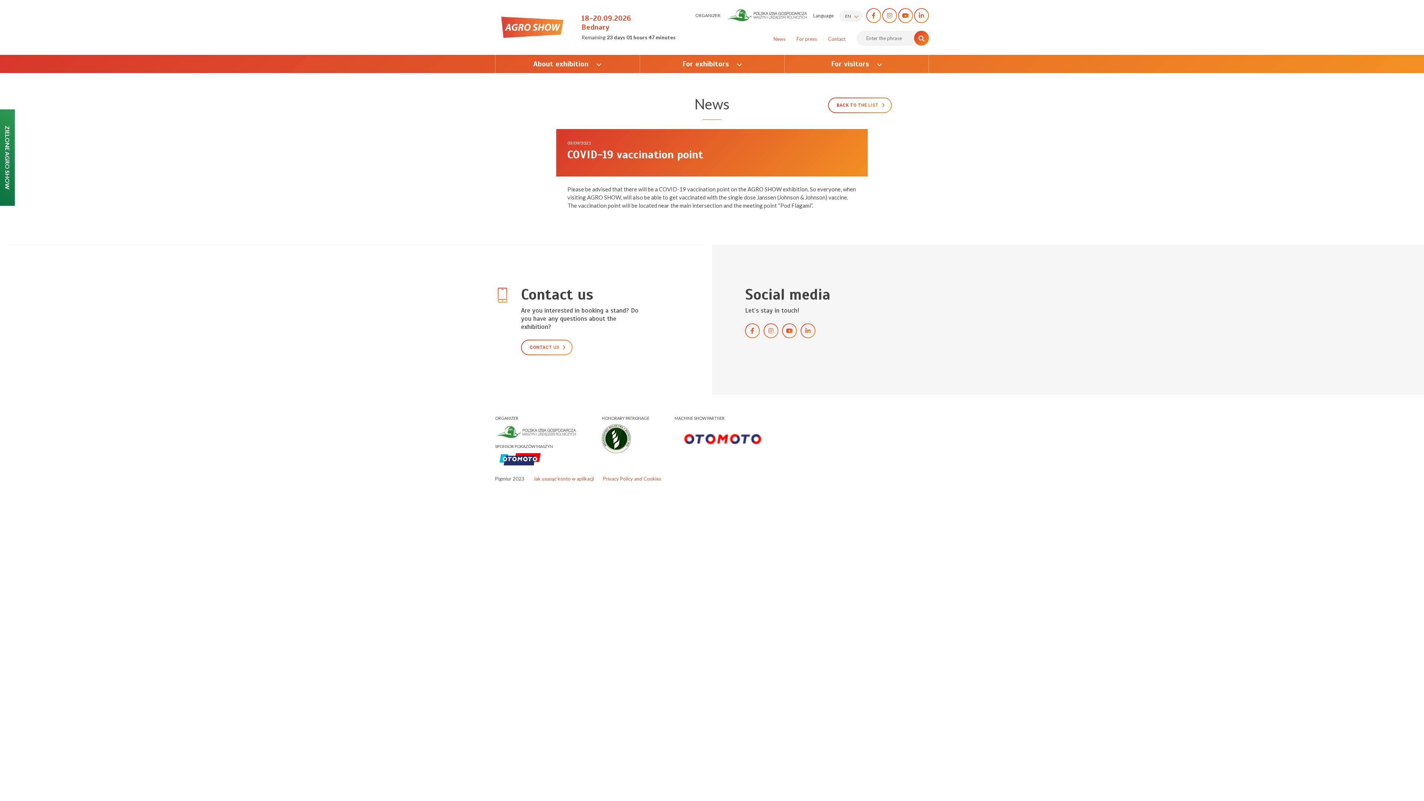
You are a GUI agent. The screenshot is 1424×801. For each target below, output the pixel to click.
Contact (837, 39)
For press (807, 39)
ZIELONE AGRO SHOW (7, 157)
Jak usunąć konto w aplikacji (563, 479)
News (779, 39)
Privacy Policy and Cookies (632, 479)
